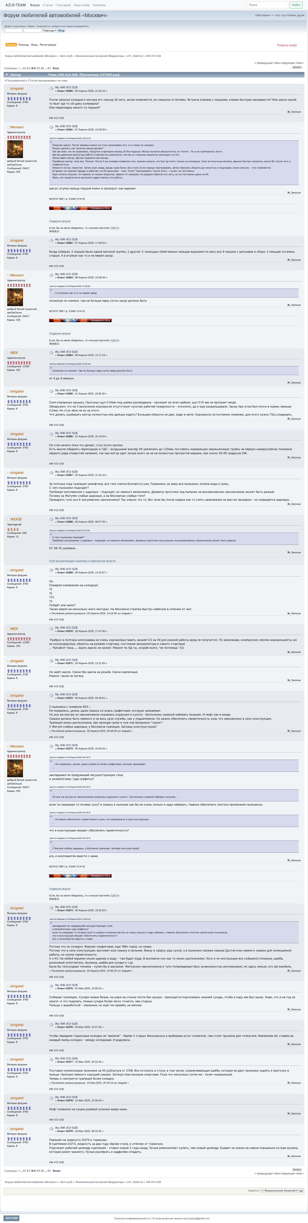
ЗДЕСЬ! (115, 227)
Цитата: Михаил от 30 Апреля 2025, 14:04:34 (70, 919)
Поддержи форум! (60, 221)
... (21, 68)
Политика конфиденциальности (132, 1218)
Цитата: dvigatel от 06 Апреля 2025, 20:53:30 (70, 138)
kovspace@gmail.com (198, 1218)
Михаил (17, 127)
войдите (56, 26)
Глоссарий (63, 5)
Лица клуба (82, 5)
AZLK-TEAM (16, 5)
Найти (296, 4)
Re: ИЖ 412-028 (66, 87)
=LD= (128, 56)
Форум (35, 5)
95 (49, 68)
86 (42, 68)
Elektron (137, 56)
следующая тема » (292, 62)
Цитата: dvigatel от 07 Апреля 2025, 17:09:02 (70, 286)
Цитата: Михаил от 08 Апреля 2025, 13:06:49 (70, 364)
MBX (14, 352)
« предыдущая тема (267, 62)
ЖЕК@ (16, 519)
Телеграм (99, 5)
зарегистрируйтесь (78, 26)
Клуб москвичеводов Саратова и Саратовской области (82, 560)
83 (28, 68)
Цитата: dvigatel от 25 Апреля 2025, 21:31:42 (70, 530)
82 (24, 68)
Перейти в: (253, 1191)
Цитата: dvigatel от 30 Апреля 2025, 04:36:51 (70, 757)
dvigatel (17, 88)
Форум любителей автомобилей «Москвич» (56, 15)
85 (38, 68)
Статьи (48, 5)
